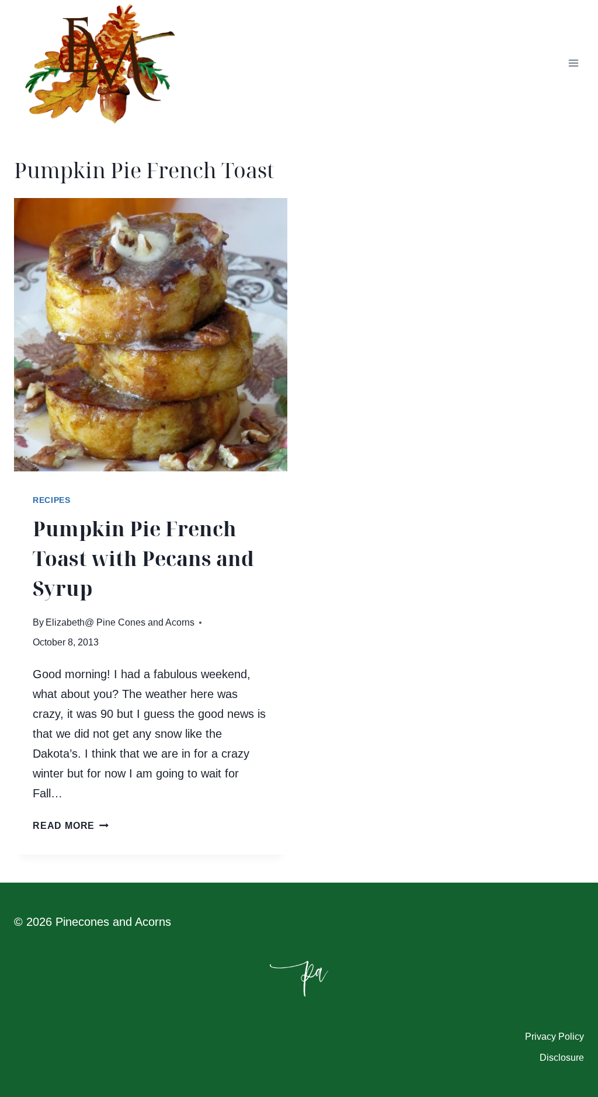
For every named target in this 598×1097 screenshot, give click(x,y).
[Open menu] (573, 63)
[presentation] (150, 334)
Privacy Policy (554, 1037)
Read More (71, 826)
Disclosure (562, 1058)
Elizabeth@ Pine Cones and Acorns (120, 622)
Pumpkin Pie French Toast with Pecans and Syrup (143, 558)
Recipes (52, 500)
